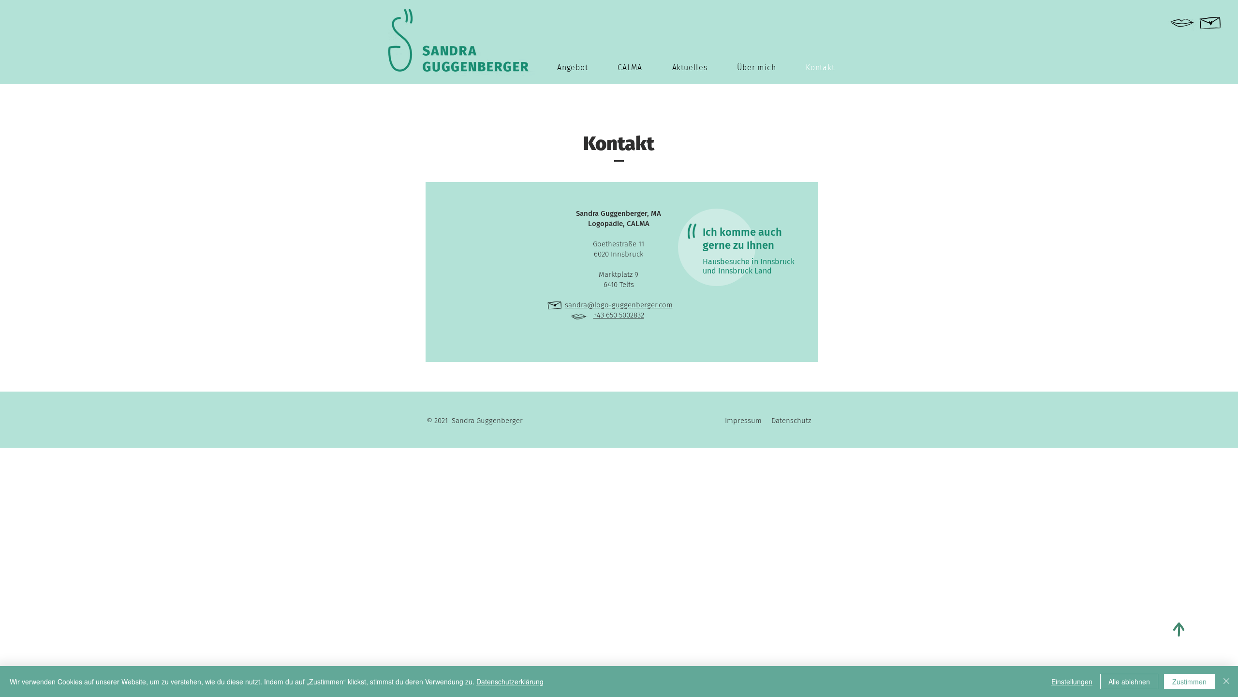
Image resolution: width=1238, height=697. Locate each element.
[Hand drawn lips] (1182, 23)
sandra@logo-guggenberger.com (619, 305)
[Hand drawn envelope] (1210, 21)
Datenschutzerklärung (510, 681)
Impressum (748, 420)
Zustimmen (1189, 681)
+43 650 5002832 (618, 315)
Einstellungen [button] (1071, 681)
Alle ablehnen (1129, 681)
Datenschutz (791, 420)
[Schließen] (1226, 681)
